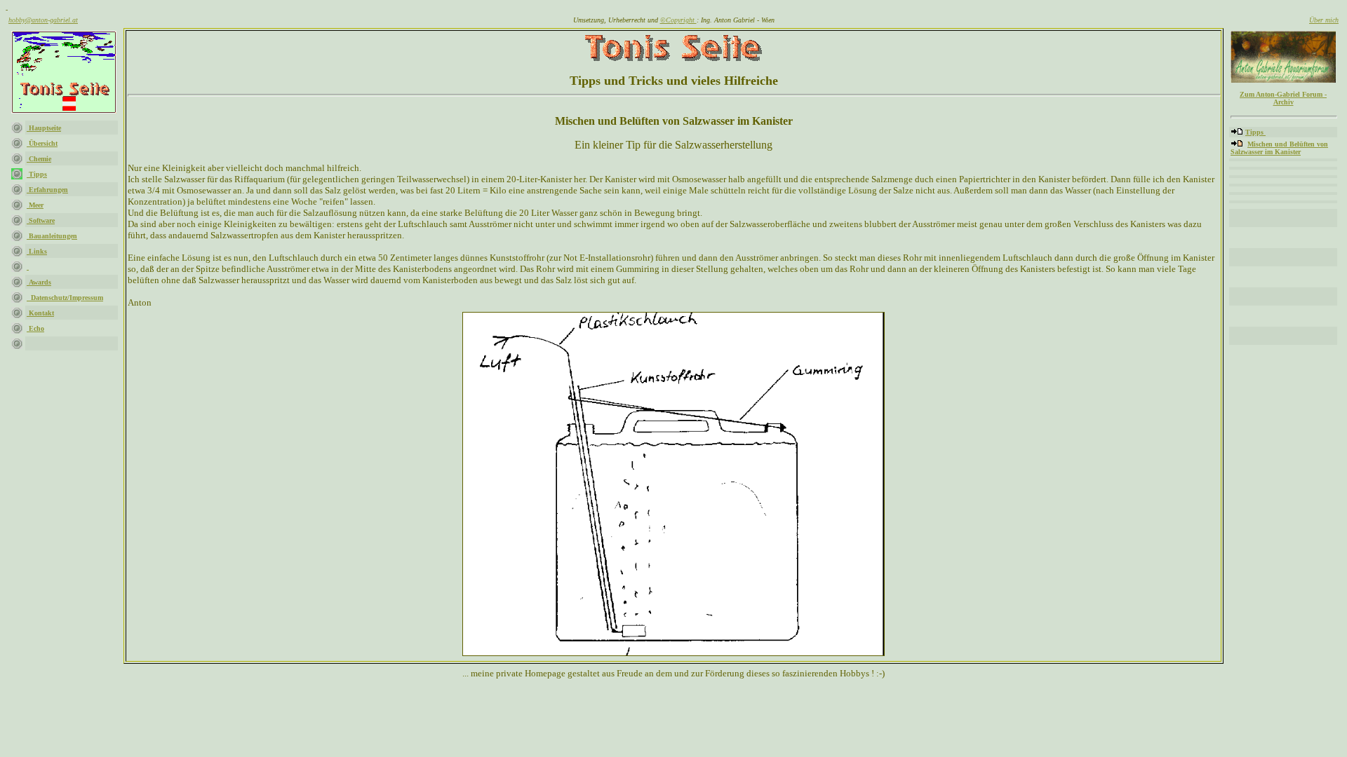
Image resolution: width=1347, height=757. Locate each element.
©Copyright (678, 20)
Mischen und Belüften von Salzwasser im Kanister (1279, 148)
